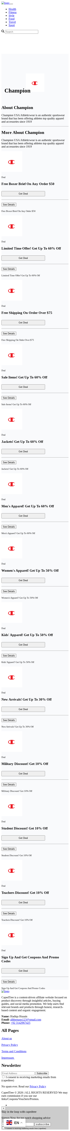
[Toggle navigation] (11, 3)
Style (11, 15)
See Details (9, 204)
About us (6, 1038)
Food (12, 18)
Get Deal (23, 193)
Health (12, 9)
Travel (12, 21)
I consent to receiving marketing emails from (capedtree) (26, 1128)
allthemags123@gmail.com (25, 1019)
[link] (5, 2)
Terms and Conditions (13, 1051)
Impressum (8, 1057)
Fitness (13, 12)
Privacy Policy (9, 1044)
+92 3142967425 (20, 1022)
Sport (12, 25)
